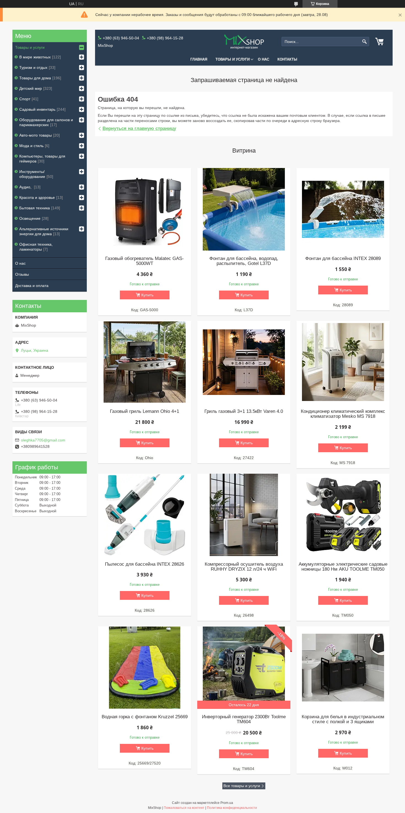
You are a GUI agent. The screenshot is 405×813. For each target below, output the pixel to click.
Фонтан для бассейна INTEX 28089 (343, 258)
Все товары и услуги (241, 786)
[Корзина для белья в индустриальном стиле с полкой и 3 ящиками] (343, 667)
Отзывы (22, 274)
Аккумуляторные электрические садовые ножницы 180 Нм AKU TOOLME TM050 (343, 567)
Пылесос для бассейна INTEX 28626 (144, 564)
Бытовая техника (34, 208)
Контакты (287, 59)
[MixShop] (243, 41)
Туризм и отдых (33, 67)
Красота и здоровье (37, 197)
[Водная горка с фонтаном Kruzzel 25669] (144, 667)
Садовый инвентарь (37, 109)
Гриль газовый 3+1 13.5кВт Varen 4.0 (243, 411)
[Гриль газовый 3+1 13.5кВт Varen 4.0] (243, 362)
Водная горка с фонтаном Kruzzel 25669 (145, 716)
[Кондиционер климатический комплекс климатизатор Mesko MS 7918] (343, 362)
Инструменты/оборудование (32, 174)
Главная (198, 59)
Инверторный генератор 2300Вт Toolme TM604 (244, 719)
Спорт (24, 99)
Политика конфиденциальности (232, 808)
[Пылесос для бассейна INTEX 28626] (144, 515)
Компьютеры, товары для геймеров (42, 158)
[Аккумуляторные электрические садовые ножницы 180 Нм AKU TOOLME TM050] (343, 515)
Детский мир (30, 88)
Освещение (29, 218)
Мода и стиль (31, 145)
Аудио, (26, 187)
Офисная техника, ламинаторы (36, 246)
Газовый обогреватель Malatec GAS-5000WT (144, 261)
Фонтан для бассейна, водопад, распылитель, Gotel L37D (243, 261)
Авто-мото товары (35, 135)
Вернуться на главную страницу (139, 128)
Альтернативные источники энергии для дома (43, 231)
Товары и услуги (232, 59)
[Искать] (364, 41)
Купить (147, 295)
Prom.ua (226, 803)
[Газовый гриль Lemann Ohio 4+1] (144, 362)
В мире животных (35, 57)
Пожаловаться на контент (184, 808)
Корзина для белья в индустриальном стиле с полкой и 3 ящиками (343, 719)
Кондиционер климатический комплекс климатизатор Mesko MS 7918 (343, 414)
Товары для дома (35, 78)
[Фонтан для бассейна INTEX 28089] (343, 209)
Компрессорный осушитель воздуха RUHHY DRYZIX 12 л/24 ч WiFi (244, 567)
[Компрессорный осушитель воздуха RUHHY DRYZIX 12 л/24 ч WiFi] (243, 515)
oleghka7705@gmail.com (43, 440)
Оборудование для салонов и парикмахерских (46, 122)
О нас (263, 59)
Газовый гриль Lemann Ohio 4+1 (144, 411)
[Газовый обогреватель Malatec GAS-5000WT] (144, 209)
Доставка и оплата (31, 285)
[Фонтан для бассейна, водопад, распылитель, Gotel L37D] (243, 209)
